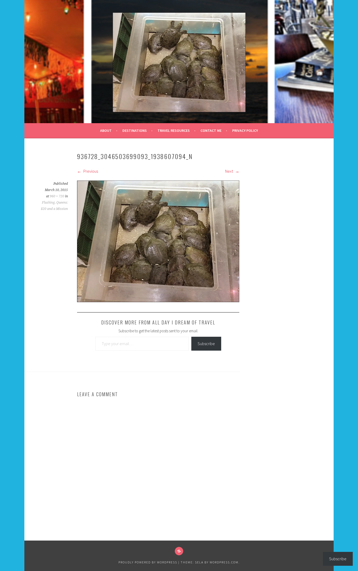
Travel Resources (174, 130)
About (106, 130)
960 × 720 (57, 196)
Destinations (134, 130)
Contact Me (210, 130)
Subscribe (206, 343)
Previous (90, 171)
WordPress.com (224, 562)
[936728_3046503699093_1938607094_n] (158, 300)
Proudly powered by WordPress (147, 562)
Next (229, 171)
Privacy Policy (245, 130)
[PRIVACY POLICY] (179, 551)
